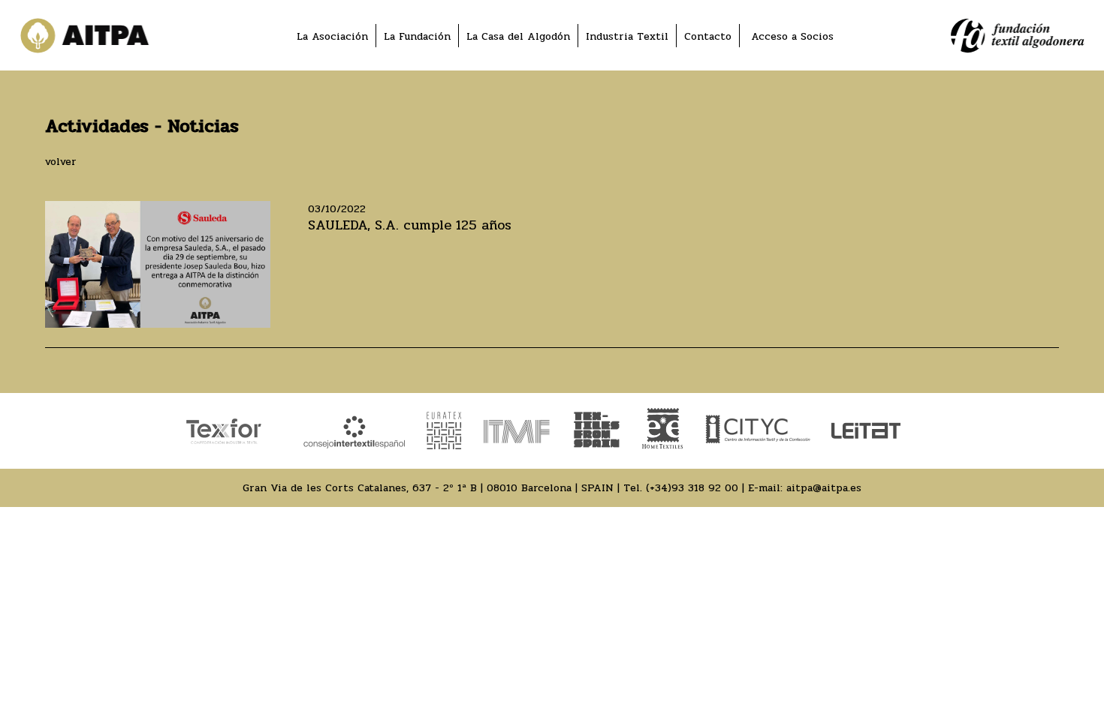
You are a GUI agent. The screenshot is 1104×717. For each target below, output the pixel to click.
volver (61, 162)
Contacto (707, 36)
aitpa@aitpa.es (823, 488)
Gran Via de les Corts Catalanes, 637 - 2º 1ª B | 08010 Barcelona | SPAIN (428, 488)
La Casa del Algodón (518, 36)
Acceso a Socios (792, 36)
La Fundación (417, 36)
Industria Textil (627, 36)
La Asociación (332, 36)
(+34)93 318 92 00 (692, 488)
